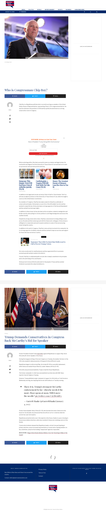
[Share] (10, 115)
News (23, 9)
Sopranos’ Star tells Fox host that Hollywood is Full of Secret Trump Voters (48, 243)
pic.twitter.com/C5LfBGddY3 (48, 396)
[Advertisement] (36, 77)
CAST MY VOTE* (43, 153)
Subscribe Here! (79, 9)
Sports (60, 9)
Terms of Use (42, 472)
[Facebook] (84, 12)
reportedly (40, 353)
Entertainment (49, 9)
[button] (43, 139)
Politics (31, 9)
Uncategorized (8, 62)
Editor (10, 110)
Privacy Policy (42, 469)
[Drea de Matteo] (25, 242)
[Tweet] (10, 119)
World (39, 9)
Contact (41, 476)
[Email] (10, 122)
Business (68, 9)
